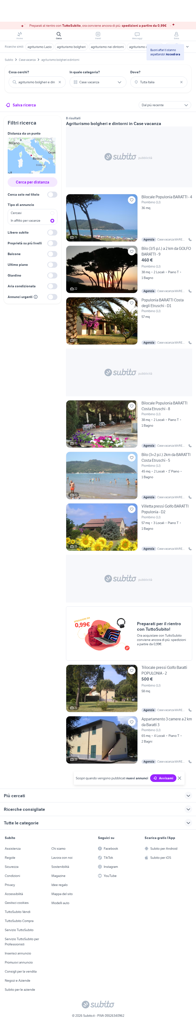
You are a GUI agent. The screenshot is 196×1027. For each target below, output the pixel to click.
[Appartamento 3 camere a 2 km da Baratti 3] (129, 740)
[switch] (52, 195)
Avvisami (166, 778)
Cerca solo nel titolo (23, 194)
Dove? (135, 72)
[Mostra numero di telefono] (190, 239)
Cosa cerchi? (19, 72)
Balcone (14, 254)
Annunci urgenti (20, 297)
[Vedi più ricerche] (187, 47)
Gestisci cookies (17, 903)
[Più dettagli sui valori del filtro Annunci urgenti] (35, 297)
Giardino (14, 275)
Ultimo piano (18, 264)
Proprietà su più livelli (25, 243)
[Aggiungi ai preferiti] (132, 200)
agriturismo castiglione (145, 47)
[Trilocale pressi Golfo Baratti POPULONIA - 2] (129, 688)
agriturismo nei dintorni (107, 47)
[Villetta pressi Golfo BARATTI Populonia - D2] (129, 527)
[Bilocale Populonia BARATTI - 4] (129, 218)
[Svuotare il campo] (60, 82)
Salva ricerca (24, 105)
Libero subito (18, 232)
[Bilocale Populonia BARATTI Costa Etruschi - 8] (129, 424)
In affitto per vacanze (25, 220)
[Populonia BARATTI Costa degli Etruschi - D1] (129, 321)
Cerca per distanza (32, 182)
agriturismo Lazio (39, 47)
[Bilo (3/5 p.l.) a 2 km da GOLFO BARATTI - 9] (129, 269)
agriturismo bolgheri (71, 47)
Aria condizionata (22, 286)
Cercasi (16, 213)
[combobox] (37, 82)
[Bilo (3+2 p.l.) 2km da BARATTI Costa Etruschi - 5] (129, 475)
